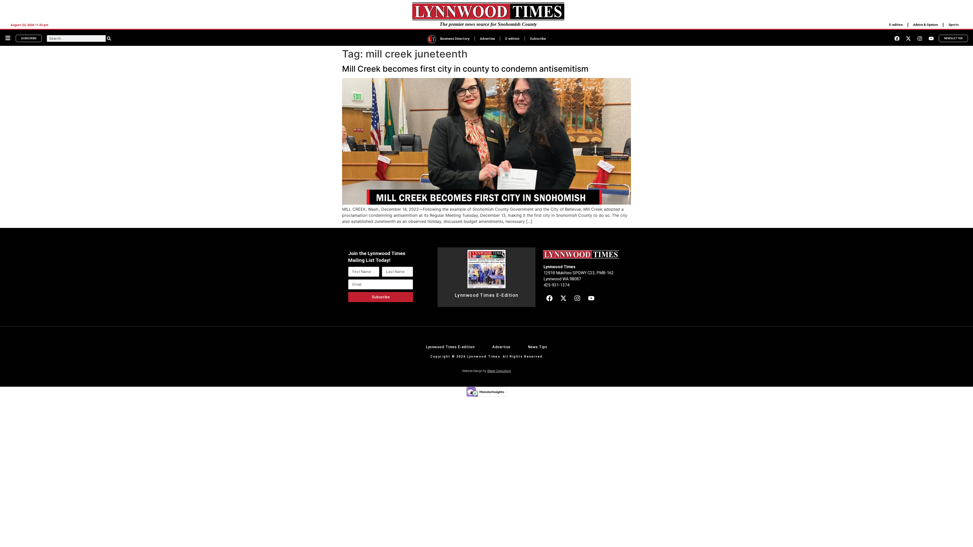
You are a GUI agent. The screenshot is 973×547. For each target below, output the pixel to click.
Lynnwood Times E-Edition (486, 295)
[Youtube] (931, 38)
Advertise (487, 38)
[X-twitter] (908, 38)
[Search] (109, 38)
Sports (953, 25)
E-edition (896, 25)
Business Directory (455, 38)
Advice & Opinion (925, 25)
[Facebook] (897, 38)
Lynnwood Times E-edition (450, 347)
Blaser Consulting (499, 371)
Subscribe (538, 38)
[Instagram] (920, 38)
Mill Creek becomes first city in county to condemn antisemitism (465, 69)
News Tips (537, 347)
